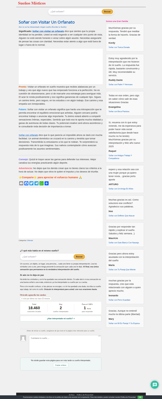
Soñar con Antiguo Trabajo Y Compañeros (120, 156)
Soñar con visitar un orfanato (48, 31)
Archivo (72, 395)
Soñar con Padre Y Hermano (121, 84)
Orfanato (30, 240)
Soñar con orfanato (28, 135)
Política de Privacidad (85, 395)
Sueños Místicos (32, 3)
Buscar (107, 11)
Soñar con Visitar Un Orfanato (47, 22)
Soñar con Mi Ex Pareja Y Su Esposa (124, 323)
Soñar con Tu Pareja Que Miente (122, 269)
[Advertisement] (61, 66)
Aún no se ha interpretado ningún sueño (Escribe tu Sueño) (42, 27)
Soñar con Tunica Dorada (119, 47)
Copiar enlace (60, 365)
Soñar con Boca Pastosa (119, 111)
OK (140, 397)
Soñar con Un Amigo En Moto (121, 189)
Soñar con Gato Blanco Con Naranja (124, 242)
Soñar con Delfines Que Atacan (122, 216)
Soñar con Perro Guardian (119, 300)
